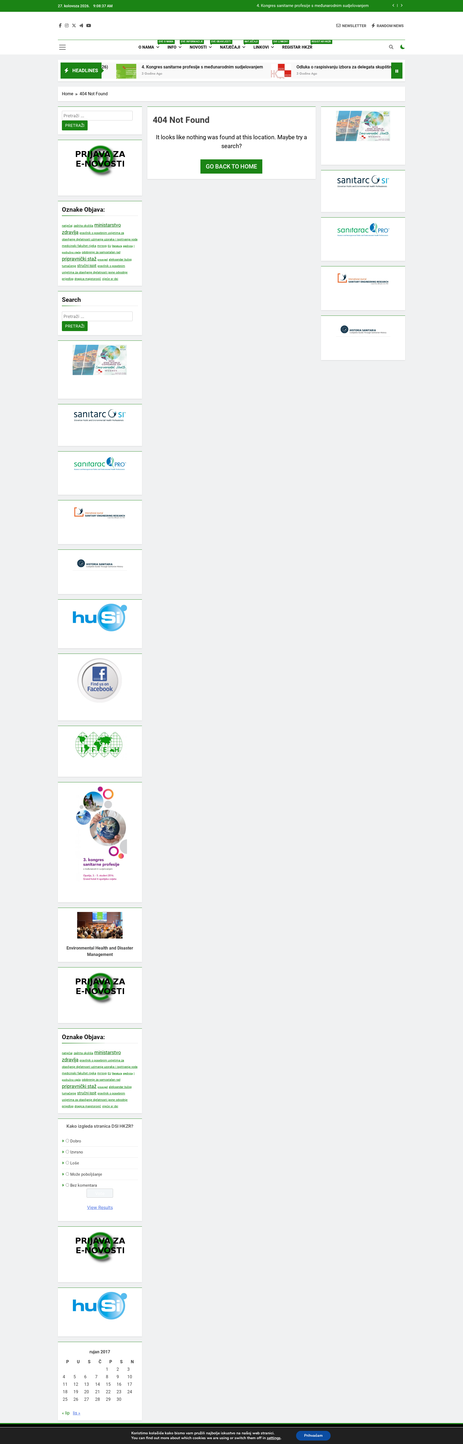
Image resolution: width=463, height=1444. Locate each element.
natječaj (67, 226)
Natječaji (234, 45)
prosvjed (103, 259)
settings (274, 1438)
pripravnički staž (79, 259)
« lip (66, 1413)
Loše (74, 1163)
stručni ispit (86, 265)
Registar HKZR (299, 45)
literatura (117, 245)
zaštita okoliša (83, 226)
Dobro (75, 1141)
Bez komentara (83, 1185)
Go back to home (231, 166)
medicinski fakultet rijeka (79, 246)
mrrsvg (102, 246)
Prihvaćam (313, 1435)
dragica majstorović (87, 279)
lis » (76, 1413)
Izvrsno (76, 1152)
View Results (100, 1207)
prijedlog (67, 279)
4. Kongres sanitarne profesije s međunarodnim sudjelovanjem (313, 6)
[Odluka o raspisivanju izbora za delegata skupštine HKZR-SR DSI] (247, 74)
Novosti (203, 45)
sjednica (128, 245)
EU (109, 245)
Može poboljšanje (86, 1174)
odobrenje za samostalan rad (101, 252)
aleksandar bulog (120, 259)
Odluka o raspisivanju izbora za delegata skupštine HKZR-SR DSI (324, 66)
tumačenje (69, 266)
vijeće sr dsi (110, 279)
